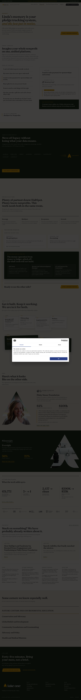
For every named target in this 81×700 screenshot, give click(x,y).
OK (58, 358)
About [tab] (59, 344)
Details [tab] (40, 344)
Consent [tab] (21, 344)
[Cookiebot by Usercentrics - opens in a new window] (62, 341)
